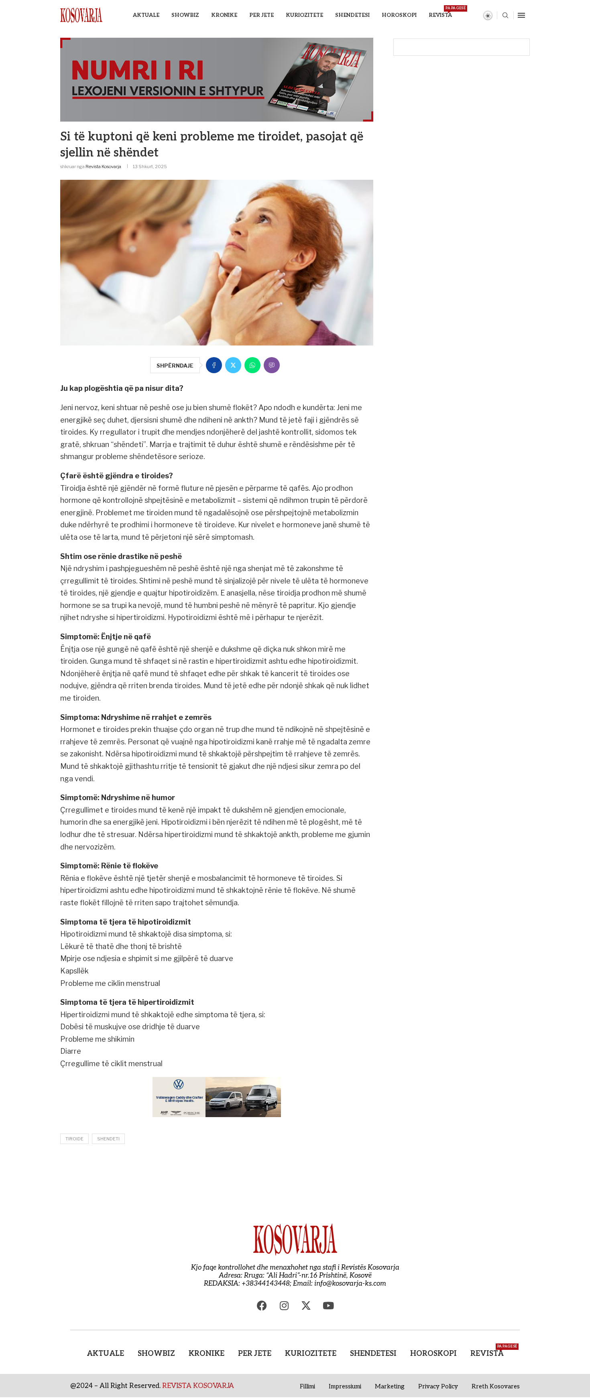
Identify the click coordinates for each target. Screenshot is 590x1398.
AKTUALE (146, 15)
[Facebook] (262, 1306)
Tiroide (74, 1139)
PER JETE (261, 15)
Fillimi (307, 1386)
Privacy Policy (438, 1386)
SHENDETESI (352, 15)
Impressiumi (345, 1386)
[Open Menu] (521, 15)
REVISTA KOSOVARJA (198, 1386)
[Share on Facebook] (214, 365)
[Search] (505, 15)
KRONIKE (224, 15)
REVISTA (440, 12)
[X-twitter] (306, 1306)
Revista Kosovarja (103, 166)
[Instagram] (284, 1306)
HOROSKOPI (399, 15)
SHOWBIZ (185, 15)
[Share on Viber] (272, 365)
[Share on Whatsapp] (252, 365)
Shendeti (108, 1139)
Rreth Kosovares (496, 1386)
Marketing (390, 1386)
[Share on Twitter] (233, 365)
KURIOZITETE (304, 15)
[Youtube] (328, 1306)
